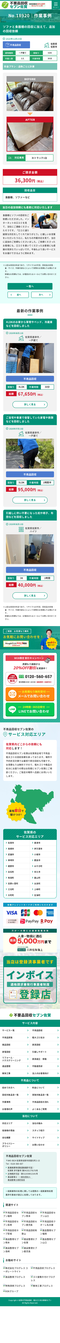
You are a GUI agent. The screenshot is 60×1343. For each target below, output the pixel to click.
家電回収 (6, 1051)
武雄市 (11, 854)
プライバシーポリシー (8, 1145)
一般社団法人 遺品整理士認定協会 (20, 1178)
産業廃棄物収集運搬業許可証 (20, 1167)
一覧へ (30, 286)
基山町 (37, 877)
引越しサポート (39, 1051)
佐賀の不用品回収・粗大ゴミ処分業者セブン (35, 1300)
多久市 (37, 871)
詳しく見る (30, 404)
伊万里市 (38, 848)
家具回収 (36, 1044)
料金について (38, 1087)
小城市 (37, 854)
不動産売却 (37, 1066)
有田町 (11, 877)
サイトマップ (38, 1137)
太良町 (37, 883)
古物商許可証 (13, 1173)
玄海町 (37, 895)
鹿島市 (37, 860)
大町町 (11, 895)
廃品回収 (6, 1044)
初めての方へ (8, 1087)
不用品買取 (7, 1037)
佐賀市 (11, 842)
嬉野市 (11, 866)
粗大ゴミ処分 (38, 1037)
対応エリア (7, 1123)
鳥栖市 (11, 848)
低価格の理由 (8, 1130)
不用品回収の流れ (40, 1101)
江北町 (11, 889)
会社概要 (6, 1137)
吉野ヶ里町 (13, 883)
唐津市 (37, 842)
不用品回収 (37, 1030)
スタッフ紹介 (38, 1130)
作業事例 (6, 1101)
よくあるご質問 (39, 1109)
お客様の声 (7, 1109)
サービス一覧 (8, 1030)
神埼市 (11, 860)
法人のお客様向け (40, 1073)
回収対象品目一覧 (10, 1094)
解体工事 (6, 1073)
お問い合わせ (38, 1144)
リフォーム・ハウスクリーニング (11, 1059)
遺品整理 (6, 1066)
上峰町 (37, 889)
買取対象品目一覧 (40, 1094)
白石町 (11, 871)
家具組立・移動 (39, 1058)
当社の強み (37, 1123)
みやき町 (38, 866)
